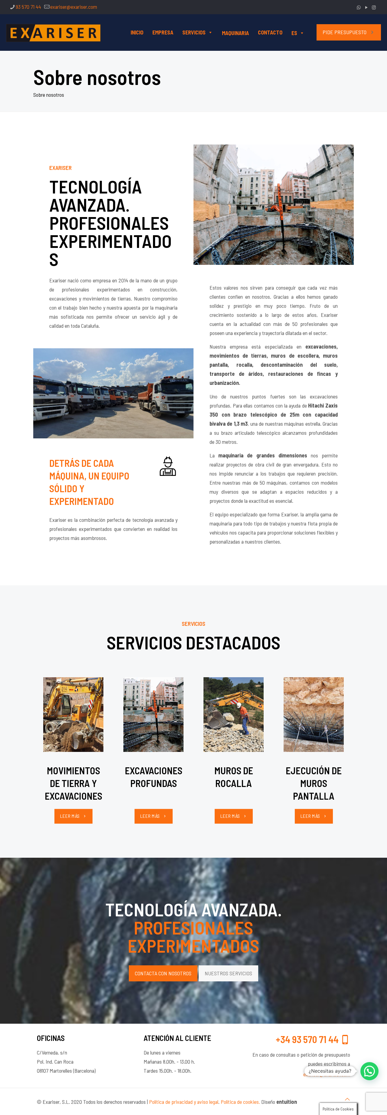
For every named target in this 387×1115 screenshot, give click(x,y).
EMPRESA (162, 32)
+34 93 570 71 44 (308, 1039)
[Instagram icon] (374, 7)
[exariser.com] (53, 32)
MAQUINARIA (235, 33)
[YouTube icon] (366, 7)
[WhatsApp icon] (358, 7)
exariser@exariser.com (73, 6)
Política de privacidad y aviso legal (183, 1101)
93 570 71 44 (28, 6)
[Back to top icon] (347, 1099)
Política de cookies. (240, 1101)
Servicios (194, 32)
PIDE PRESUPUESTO (344, 32)
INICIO (137, 32)
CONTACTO (270, 32)
